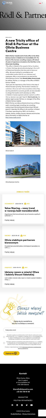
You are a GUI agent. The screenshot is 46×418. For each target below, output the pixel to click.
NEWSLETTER (23, 397)
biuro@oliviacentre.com (23, 389)
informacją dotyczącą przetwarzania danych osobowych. (29, 347)
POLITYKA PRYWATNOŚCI (23, 400)
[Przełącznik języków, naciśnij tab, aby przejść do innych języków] (41, 3)
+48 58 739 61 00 (23, 391)
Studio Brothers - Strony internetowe (23, 414)
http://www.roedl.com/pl (13, 117)
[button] (36, 3)
